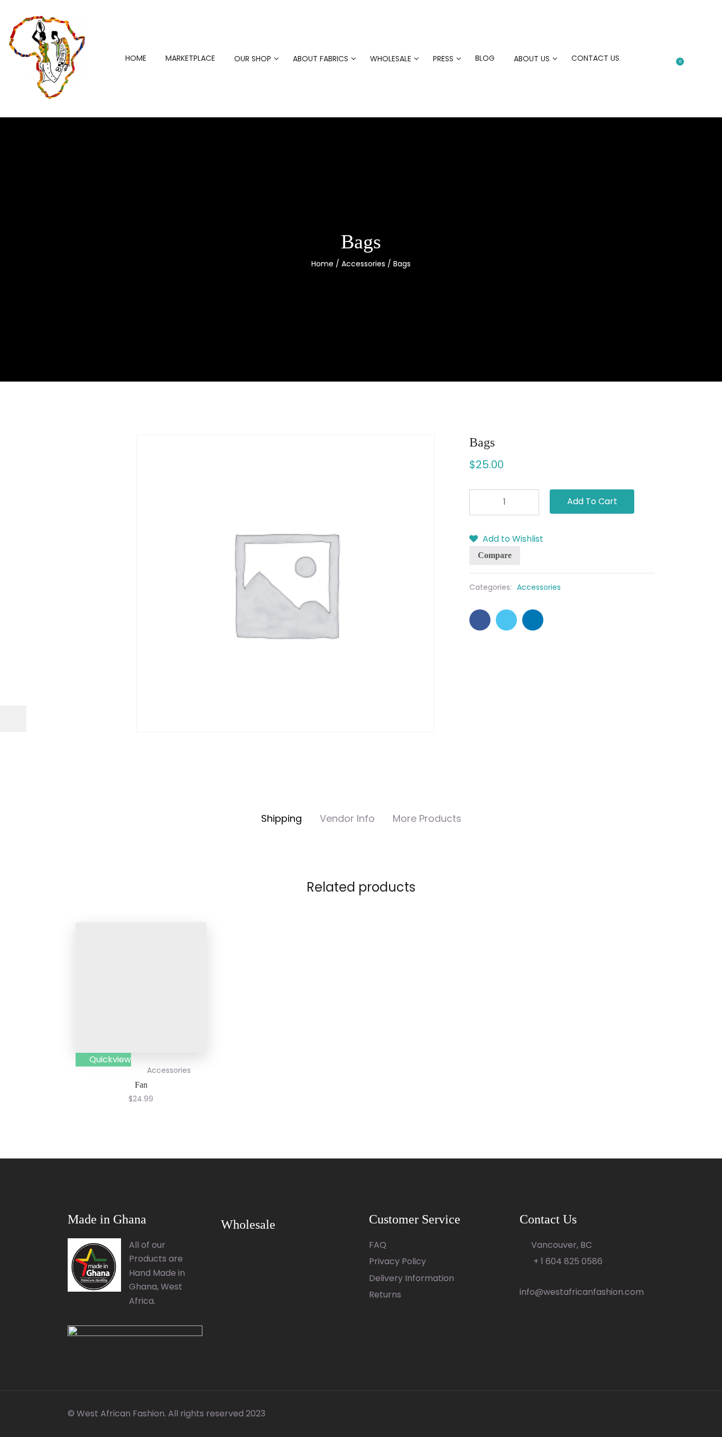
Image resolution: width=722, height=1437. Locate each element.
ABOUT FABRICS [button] (320, 58)
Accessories (363, 263)
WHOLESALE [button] (390, 58)
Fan (141, 1084)
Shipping (281, 818)
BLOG (485, 58)
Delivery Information (411, 1278)
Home (322, 263)
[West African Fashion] (47, 58)
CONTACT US (595, 58)
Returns (385, 1294)
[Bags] (479, 620)
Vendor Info (347, 818)
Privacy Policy (397, 1261)
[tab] (281, 819)
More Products (427, 818)
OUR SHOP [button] (252, 58)
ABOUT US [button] (532, 58)
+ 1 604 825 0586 (567, 1261)
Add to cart (592, 501)
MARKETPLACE (190, 58)
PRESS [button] (443, 58)
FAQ (377, 1245)
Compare (495, 555)
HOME (135, 58)
